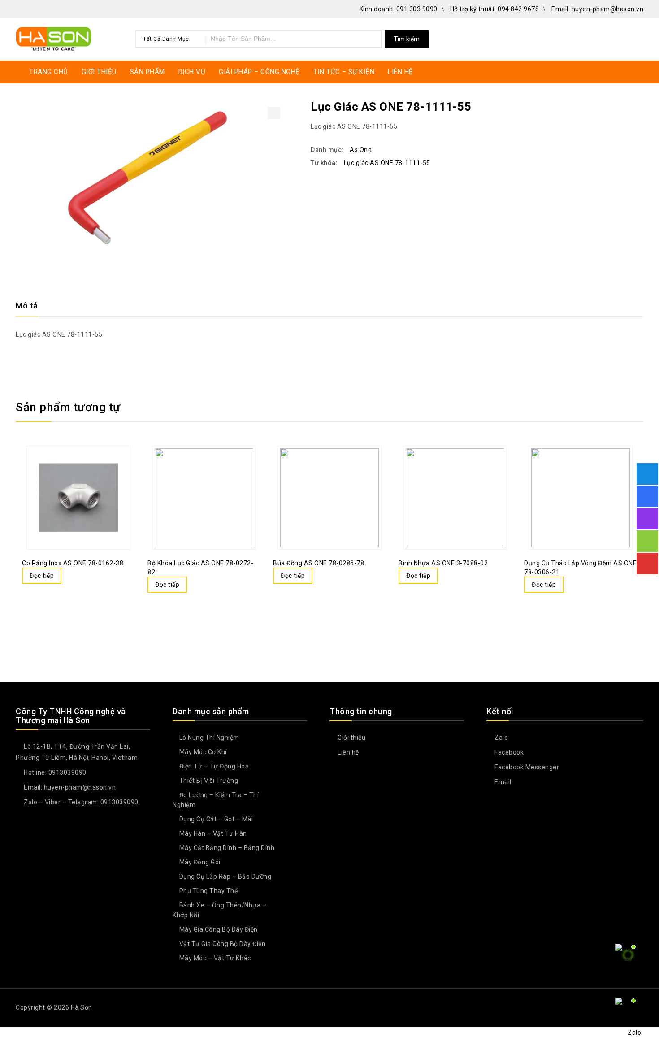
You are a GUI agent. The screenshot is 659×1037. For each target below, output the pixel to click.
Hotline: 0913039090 (54, 772)
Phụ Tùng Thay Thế (208, 890)
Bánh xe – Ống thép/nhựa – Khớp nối (219, 910)
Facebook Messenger (526, 767)
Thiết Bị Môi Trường (208, 780)
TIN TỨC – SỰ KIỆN (344, 72)
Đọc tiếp (42, 575)
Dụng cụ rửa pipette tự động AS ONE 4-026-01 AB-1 (637, 106)
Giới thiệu (350, 737)
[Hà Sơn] (54, 37)
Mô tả (27, 305)
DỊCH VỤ (192, 72)
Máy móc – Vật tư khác (215, 958)
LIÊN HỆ (400, 72)
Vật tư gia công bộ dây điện (222, 943)
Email (502, 781)
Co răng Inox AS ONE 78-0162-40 (626, 106)
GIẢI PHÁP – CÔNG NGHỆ (259, 72)
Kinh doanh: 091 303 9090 (399, 9)
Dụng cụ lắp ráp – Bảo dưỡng (225, 876)
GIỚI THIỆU (99, 72)
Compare (69, 476)
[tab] (32, 305)
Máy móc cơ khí (203, 751)
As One (361, 149)
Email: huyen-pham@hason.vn (597, 9)
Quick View (87, 476)
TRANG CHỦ (48, 72)
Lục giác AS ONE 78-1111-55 (387, 162)
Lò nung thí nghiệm (209, 737)
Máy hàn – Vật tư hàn (213, 833)
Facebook (508, 752)
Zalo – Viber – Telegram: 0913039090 (80, 802)
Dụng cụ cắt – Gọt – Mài (216, 819)
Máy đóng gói (200, 862)
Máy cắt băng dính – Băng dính (227, 847)
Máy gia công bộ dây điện (218, 929)
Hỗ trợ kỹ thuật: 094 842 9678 (494, 9)
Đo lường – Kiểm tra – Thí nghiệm (216, 799)
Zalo (500, 737)
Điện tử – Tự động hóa (214, 766)
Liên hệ (347, 752)
